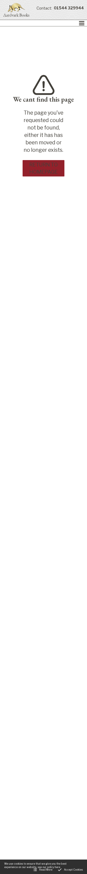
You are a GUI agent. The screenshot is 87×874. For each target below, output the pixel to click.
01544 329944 (60, 8)
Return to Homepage (43, 168)
